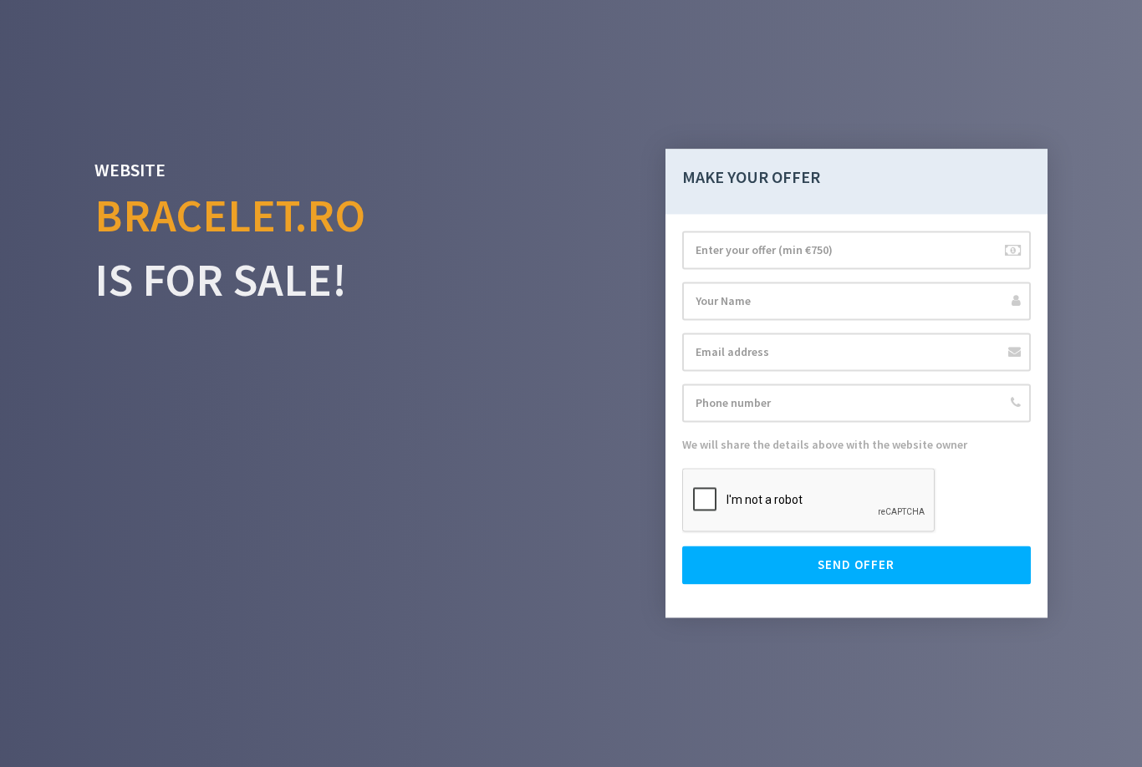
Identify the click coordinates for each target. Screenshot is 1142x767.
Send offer (856, 565)
